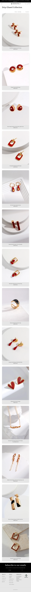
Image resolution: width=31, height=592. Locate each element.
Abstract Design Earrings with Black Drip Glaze (15, 519)
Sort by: (16, 11)
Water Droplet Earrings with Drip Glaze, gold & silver (15, 126)
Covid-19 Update (10, 577)
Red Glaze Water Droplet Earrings (15, 205)
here (18, 580)
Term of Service (11, 584)
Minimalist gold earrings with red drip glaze (15, 244)
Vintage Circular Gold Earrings (15, 87)
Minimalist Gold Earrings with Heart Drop (15, 283)
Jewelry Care (4, 578)
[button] (2, 4)
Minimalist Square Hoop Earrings (15, 558)
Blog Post (3, 581)
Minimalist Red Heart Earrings (15, 401)
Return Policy (11, 580)
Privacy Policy (11, 582)
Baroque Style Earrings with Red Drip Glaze (15, 362)
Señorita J (3, 576)
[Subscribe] (22, 570)
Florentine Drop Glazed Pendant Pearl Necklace (15, 440)
